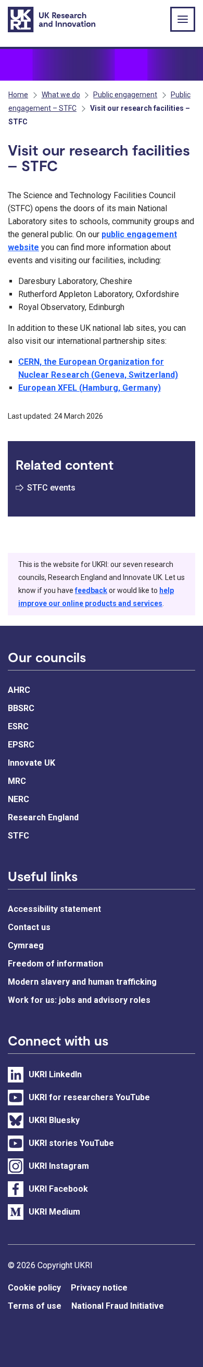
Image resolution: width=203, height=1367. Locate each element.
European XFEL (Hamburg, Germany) (89, 388)
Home (18, 95)
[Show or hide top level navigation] (182, 19)
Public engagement (125, 95)
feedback (91, 590)
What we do (61, 95)
